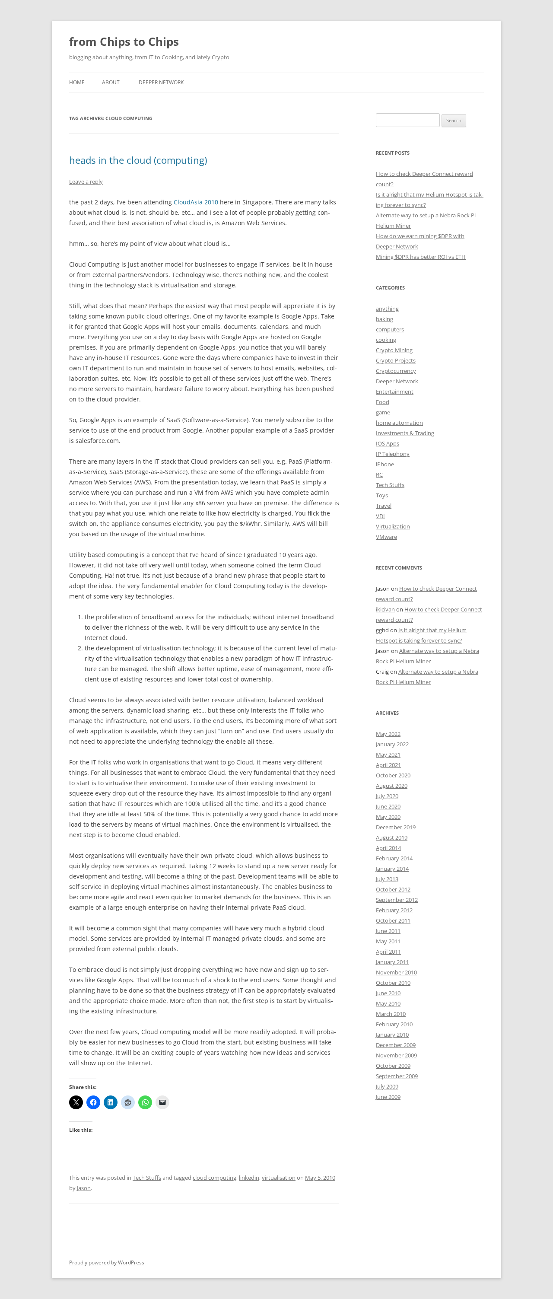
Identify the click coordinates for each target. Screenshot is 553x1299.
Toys (382, 495)
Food (382, 402)
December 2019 (396, 827)
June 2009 (388, 1097)
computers (390, 329)
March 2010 (391, 1014)
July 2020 (387, 796)
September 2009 (397, 1076)
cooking (386, 340)
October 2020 (393, 775)
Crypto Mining (394, 350)
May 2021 (388, 754)
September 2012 (397, 900)
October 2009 (393, 1066)
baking (384, 319)
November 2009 (396, 1055)
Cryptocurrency (396, 371)
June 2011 (388, 931)
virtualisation (279, 1177)
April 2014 (388, 848)
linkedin (249, 1177)
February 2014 (394, 858)
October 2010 (393, 983)
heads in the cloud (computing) (138, 159)
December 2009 (396, 1045)
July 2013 (387, 879)
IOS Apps (387, 443)
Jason (84, 1188)
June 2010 (388, 993)
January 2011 (392, 962)
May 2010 (388, 1003)
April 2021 (388, 765)
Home (77, 82)
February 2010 (394, 1024)
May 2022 (388, 734)
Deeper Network (161, 82)
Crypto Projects (396, 360)
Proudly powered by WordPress (106, 1262)
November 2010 (396, 972)
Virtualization (393, 526)
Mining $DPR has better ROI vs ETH (421, 257)
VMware (386, 537)
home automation (399, 423)
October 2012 (393, 889)
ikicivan (385, 609)
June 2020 (388, 806)
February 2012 (394, 910)
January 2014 (392, 868)
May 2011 (388, 941)
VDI (380, 516)
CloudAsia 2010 (196, 202)
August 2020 (391, 786)
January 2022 (392, 744)
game (383, 412)
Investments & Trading (405, 433)
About (111, 82)
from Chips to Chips (124, 41)
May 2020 (388, 817)
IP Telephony (393, 454)
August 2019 (391, 837)
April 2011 (388, 951)
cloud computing (214, 1177)
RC (379, 474)
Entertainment (394, 391)
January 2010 (392, 1034)
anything (387, 308)
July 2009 (387, 1086)
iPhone (385, 464)
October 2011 (393, 920)
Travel (383, 505)
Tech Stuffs (147, 1177)
